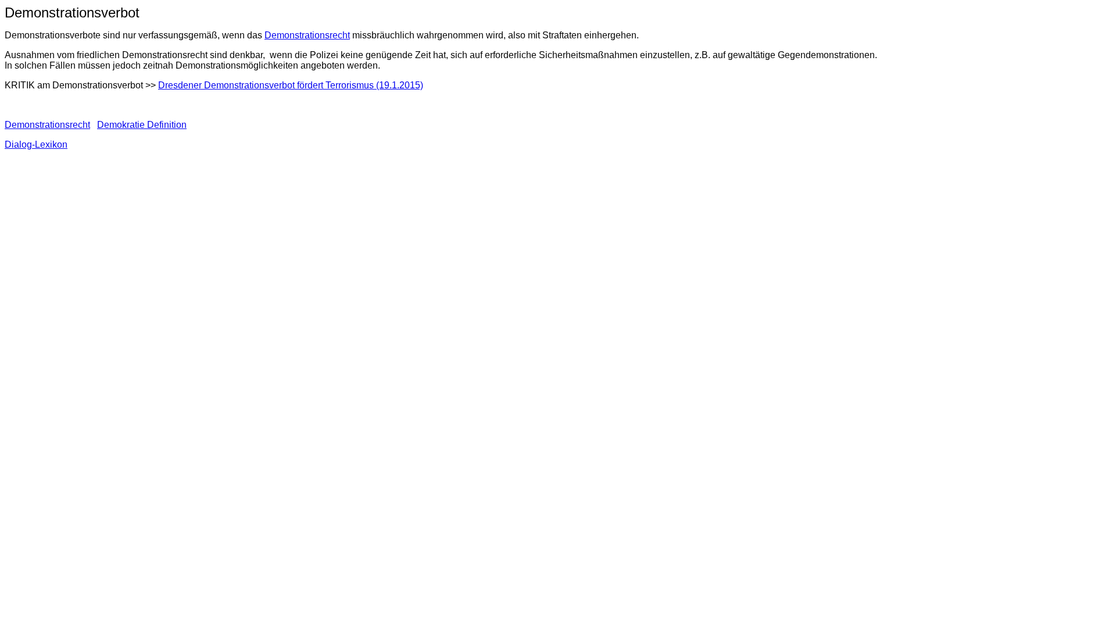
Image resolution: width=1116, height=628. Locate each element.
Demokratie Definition (142, 125)
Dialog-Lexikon (36, 144)
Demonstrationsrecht (307, 35)
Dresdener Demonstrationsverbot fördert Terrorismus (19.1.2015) (290, 85)
